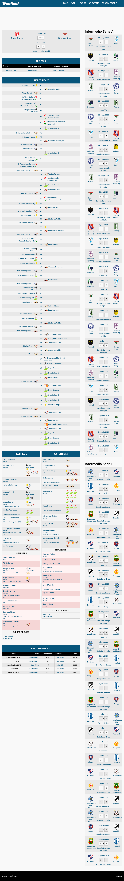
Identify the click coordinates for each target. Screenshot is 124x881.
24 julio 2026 (103, 797)
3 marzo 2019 (13, 672)
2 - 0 (47, 672)
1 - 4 (47, 665)
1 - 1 (47, 661)
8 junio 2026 (103, 266)
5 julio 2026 (103, 683)
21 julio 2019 (13, 668)
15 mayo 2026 (103, 470)
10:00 (75, 661)
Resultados (47, 653)
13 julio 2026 (103, 324)
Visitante (58, 653)
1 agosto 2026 (103, 399)
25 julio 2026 (103, 357)
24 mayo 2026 (103, 131)
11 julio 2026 (103, 714)
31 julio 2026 (103, 811)
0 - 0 (47, 668)
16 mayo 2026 (103, 37)
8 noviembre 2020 (13, 657)
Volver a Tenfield (109, 3)
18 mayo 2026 (103, 512)
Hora (75, 653)
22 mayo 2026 (103, 101)
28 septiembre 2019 (13, 665)
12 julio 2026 (103, 280)
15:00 (75, 668)
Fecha (13, 653)
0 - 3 (47, 657)
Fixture (74, 3)
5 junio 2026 (103, 628)
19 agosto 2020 (13, 661)
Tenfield (119, 876)
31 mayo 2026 (103, 584)
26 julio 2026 (103, 385)
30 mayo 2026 (103, 175)
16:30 (75, 672)
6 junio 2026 (103, 224)
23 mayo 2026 (103, 115)
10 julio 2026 (103, 697)
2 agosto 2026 (103, 415)
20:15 (75, 657)
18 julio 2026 (103, 341)
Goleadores (94, 3)
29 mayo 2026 (103, 159)
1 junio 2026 (103, 192)
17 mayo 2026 (103, 70)
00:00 (75, 665)
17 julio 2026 (103, 755)
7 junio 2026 (103, 238)
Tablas (83, 3)
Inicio (65, 3)
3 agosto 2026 (103, 446)
